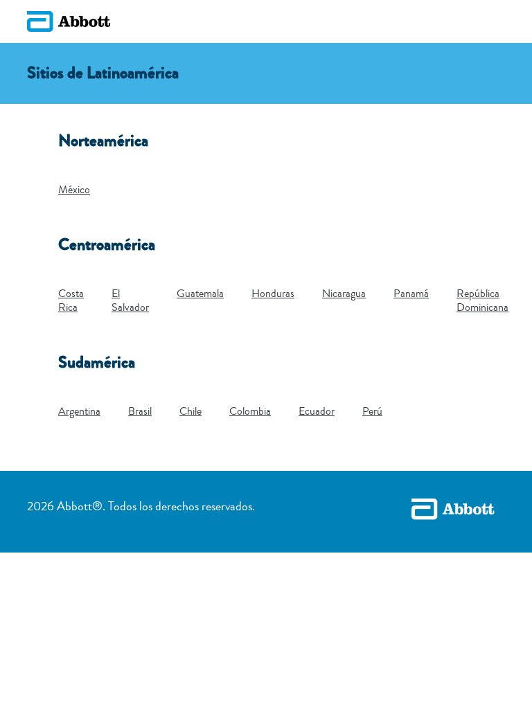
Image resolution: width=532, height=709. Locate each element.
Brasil (140, 411)
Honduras (272, 293)
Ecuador (317, 411)
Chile (190, 411)
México (74, 189)
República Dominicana (482, 300)
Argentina (79, 411)
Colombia (250, 411)
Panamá (411, 293)
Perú (372, 411)
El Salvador (130, 300)
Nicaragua (344, 293)
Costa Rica (71, 300)
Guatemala (200, 293)
